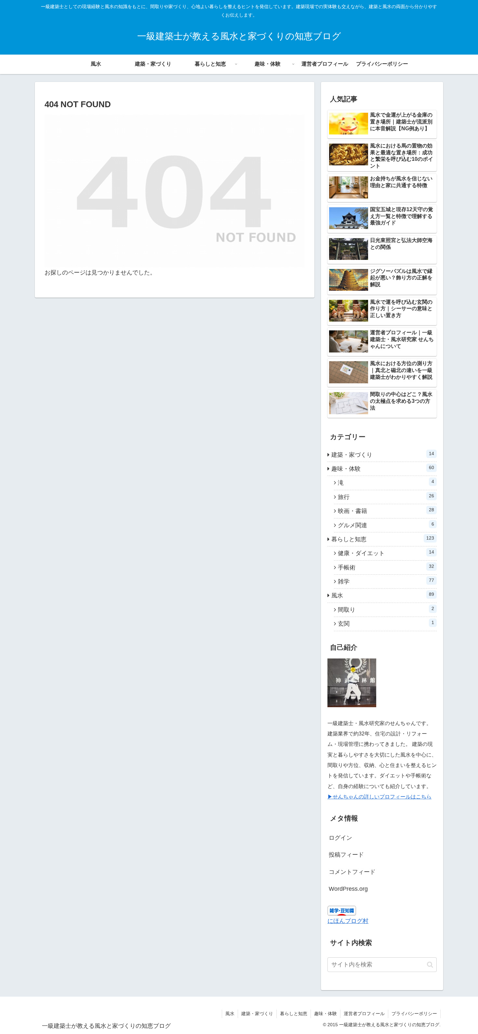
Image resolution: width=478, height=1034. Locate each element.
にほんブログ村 (347, 921)
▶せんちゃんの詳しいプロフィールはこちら (379, 796)
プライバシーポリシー (414, 1013)
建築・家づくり (257, 1013)
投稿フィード (346, 854)
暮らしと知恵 (293, 1013)
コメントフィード (352, 872)
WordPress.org (348, 889)
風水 (229, 1013)
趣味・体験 (325, 1013)
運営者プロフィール (364, 1013)
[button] (430, 964)
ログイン (340, 838)
